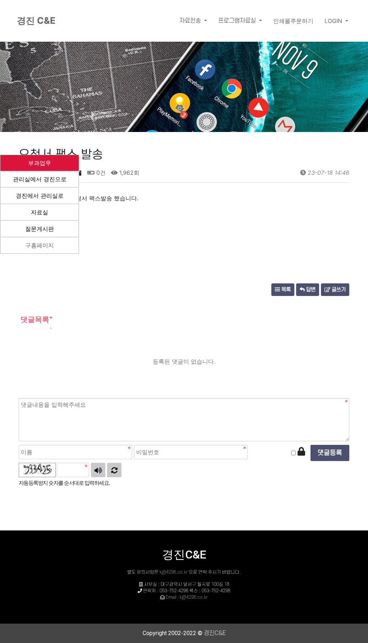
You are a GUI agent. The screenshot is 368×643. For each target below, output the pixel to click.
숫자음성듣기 (98, 470)
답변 (310, 290)
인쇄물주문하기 (293, 21)
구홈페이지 (39, 245)
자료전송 (191, 21)
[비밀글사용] (301, 451)
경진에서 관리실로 (40, 195)
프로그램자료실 (238, 21)
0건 (100, 172)
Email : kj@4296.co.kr (187, 597)
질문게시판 (39, 228)
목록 (285, 290)
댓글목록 (34, 319)
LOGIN (334, 20)
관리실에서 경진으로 (39, 179)
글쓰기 (338, 290)
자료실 (39, 212)
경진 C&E (36, 20)
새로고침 (114, 470)
